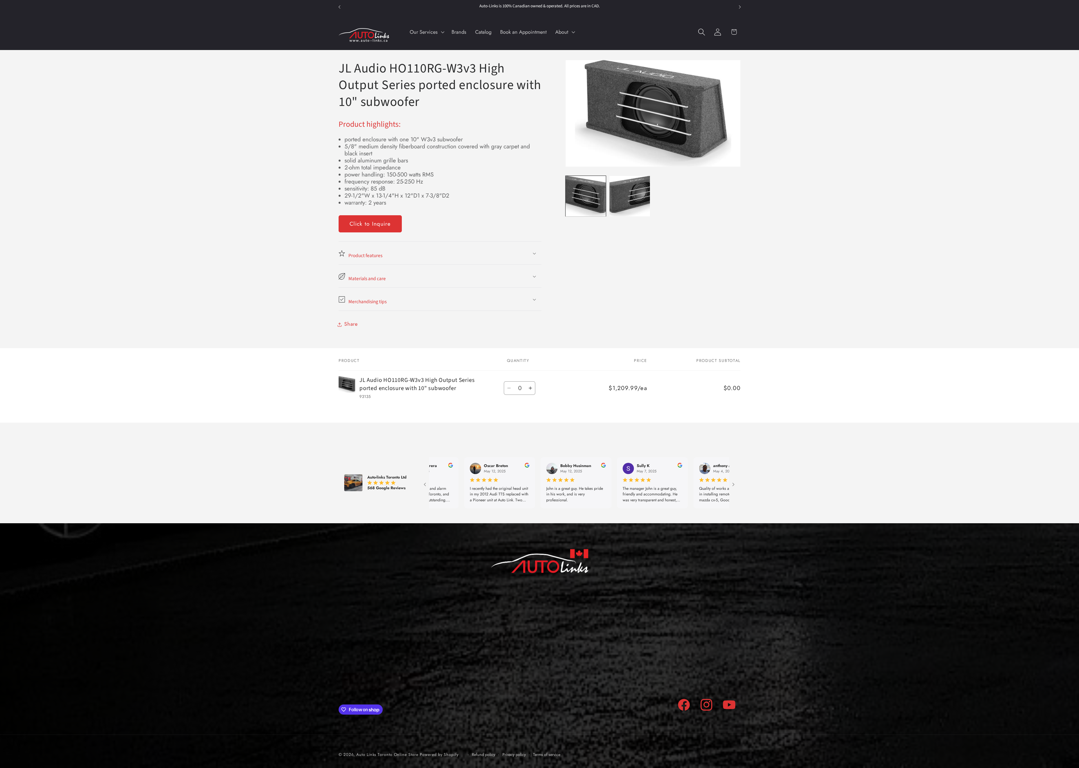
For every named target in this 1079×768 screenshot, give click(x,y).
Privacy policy (514, 754)
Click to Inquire (370, 224)
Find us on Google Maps (506, 691)
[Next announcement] (740, 7)
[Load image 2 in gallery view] (629, 196)
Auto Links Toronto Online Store (387, 754)
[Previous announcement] (339, 7)
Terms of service (546, 754)
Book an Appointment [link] (382, 681)
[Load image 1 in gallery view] (586, 196)
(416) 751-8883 (398, 656)
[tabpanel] (440, 163)
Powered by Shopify (439, 754)
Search (623, 656)
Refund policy (631, 680)
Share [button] (351, 324)
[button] (426, 32)
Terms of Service (633, 668)
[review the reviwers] (452, 466)
